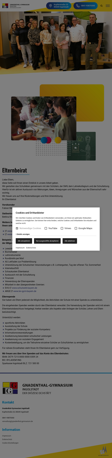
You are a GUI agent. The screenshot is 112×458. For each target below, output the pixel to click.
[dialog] (56, 229)
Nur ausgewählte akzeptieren (47, 241)
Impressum (20, 248)
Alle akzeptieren (24, 241)
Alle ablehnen (70, 241)
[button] (46, 228)
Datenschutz (31, 248)
